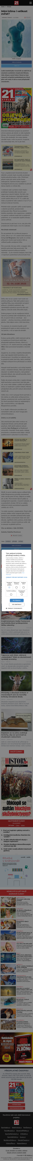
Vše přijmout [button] (17, 600)
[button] (16, 578)
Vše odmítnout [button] (16, 604)
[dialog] (16, 580)
